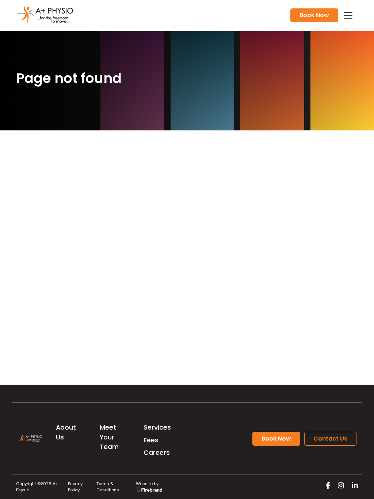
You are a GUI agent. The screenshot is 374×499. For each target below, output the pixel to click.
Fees (151, 440)
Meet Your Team (109, 437)
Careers (157, 452)
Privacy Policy (75, 487)
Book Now (314, 15)
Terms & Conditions (107, 487)
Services (157, 427)
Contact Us (330, 438)
